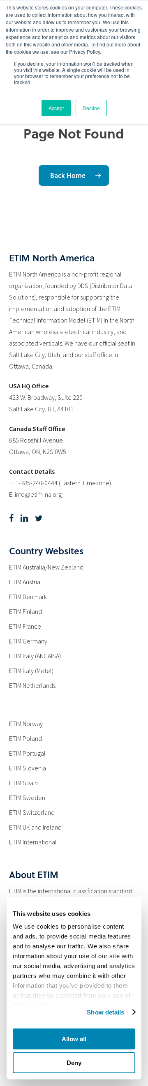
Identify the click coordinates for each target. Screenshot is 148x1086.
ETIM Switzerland (32, 812)
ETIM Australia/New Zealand (46, 567)
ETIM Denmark (28, 597)
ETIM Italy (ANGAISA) (35, 656)
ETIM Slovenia (27, 768)
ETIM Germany (28, 641)
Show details (105, 1012)
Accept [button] (56, 107)
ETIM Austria (24, 582)
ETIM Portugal (27, 753)
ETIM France (25, 626)
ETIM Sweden (27, 797)
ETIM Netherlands (32, 685)
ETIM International (33, 842)
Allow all (74, 1038)
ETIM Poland (25, 738)
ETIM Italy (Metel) (31, 670)
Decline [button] (91, 107)
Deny (74, 1062)
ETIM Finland (25, 611)
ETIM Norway (26, 723)
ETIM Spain (23, 783)
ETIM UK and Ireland (35, 827)
